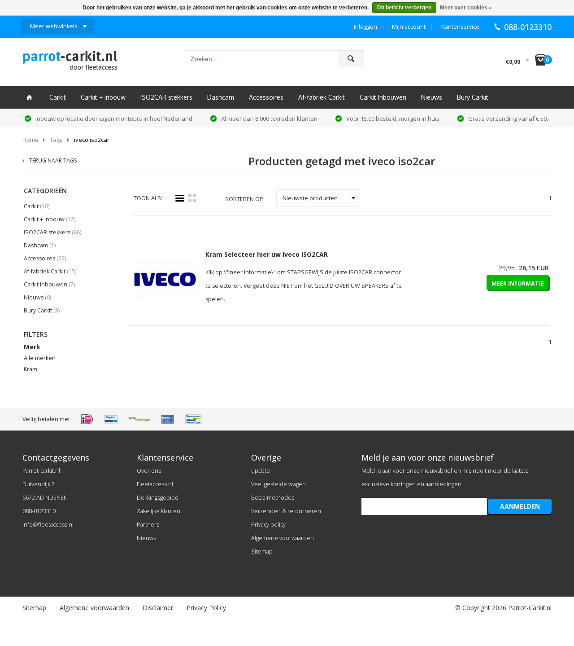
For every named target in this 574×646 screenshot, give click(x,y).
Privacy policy (268, 524)
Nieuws (431, 97)
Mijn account (409, 27)
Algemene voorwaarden (282, 538)
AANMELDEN (520, 506)
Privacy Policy (206, 607)
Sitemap (262, 551)
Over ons (149, 471)
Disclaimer (158, 607)
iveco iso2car (91, 140)
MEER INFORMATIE (517, 283)
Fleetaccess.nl (155, 484)
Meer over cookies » (466, 7)
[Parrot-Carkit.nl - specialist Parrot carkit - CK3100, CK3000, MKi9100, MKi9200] (69, 63)
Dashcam (220, 97)
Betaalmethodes (272, 497)
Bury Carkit (472, 97)
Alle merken (40, 358)
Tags (56, 140)
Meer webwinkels (53, 26)
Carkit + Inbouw (103, 97)
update (260, 471)
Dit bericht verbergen (404, 7)
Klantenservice (459, 27)
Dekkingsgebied (157, 497)
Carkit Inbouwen (383, 97)
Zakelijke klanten (158, 511)
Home (30, 140)
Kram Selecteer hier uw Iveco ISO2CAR (266, 254)
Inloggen (365, 27)
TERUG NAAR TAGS (53, 160)
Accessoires (266, 97)
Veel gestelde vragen (278, 484)
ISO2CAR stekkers (166, 97)
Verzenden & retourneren (286, 511)
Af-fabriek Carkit (321, 97)
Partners (148, 524)
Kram (30, 369)
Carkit (57, 97)
